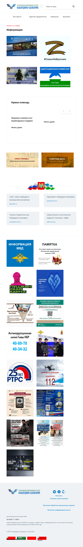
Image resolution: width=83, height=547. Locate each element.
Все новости (17, 17)
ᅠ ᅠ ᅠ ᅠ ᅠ (59, 501)
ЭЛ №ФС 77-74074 (13, 519)
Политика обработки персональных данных (59, 505)
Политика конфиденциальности (58, 510)
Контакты (59, 496)
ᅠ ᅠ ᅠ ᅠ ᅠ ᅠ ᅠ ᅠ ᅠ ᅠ (59, 503)
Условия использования (59, 498)
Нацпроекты (55, 17)
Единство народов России (38, 17)
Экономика (66, 17)
